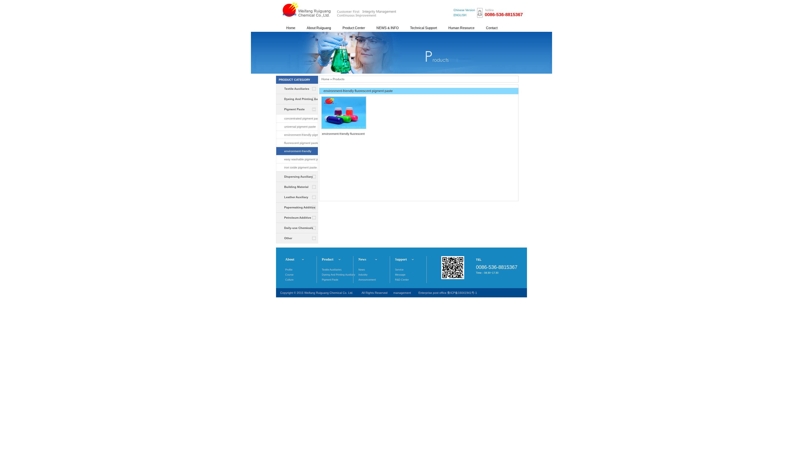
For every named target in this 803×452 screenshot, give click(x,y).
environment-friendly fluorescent (343, 133)
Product (327, 259)
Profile (289, 269)
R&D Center (402, 279)
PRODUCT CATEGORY (294, 79)
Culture (289, 279)
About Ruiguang (319, 28)
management (402, 292)
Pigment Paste (330, 279)
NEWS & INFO (387, 28)
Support (401, 259)
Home (290, 28)
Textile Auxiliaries (331, 269)
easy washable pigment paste (304, 159)
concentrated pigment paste (302, 118)
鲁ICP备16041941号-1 (462, 292)
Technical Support (423, 28)
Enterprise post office (432, 292)
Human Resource (461, 28)
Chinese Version (464, 10)
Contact (491, 28)
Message (400, 274)
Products (338, 79)
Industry (362, 274)
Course (289, 274)
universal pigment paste (300, 126)
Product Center (354, 28)
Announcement (367, 279)
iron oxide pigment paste (300, 167)
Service (399, 269)
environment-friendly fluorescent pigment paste (301, 152)
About (289, 259)
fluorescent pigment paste (301, 143)
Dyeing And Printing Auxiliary (337, 274)
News (362, 259)
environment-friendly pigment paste (303, 136)
